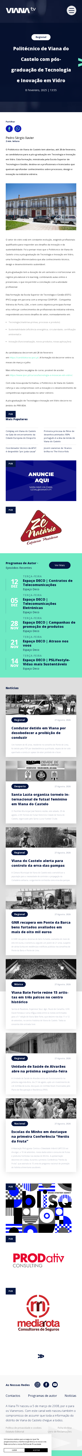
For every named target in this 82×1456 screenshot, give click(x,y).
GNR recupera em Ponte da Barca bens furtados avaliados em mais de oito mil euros (41, 927)
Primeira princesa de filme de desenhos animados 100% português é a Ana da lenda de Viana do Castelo (59, 436)
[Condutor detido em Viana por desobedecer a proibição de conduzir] (41, 714)
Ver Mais (60, 565)
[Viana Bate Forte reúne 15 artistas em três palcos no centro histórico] (41, 978)
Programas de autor (42, 1396)
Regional (41, 37)
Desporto (20, 786)
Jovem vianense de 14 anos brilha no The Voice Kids (58, 450)
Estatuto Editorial (15, 1431)
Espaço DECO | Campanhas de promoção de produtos (49, 624)
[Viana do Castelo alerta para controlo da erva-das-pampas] (41, 846)
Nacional (19, 1123)
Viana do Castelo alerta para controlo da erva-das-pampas (38, 863)
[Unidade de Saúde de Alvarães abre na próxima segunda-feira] (41, 1052)
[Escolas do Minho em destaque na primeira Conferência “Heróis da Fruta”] (41, 1117)
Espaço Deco (31, 589)
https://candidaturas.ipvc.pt (24, 357)
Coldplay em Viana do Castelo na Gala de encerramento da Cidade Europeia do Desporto (21, 434)
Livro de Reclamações (60, 1431)
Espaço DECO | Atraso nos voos (45, 643)
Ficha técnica (65, 1427)
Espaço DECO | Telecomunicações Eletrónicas (39, 603)
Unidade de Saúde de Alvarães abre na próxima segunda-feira (39, 1068)
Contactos (13, 1396)
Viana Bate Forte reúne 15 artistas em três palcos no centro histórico (39, 997)
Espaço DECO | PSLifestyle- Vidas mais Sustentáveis (46, 662)
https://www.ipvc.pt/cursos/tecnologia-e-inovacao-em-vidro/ (41, 375)
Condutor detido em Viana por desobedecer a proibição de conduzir (38, 733)
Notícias (70, 1396)
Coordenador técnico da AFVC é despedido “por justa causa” (21, 450)
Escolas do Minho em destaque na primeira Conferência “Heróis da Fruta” (40, 1136)
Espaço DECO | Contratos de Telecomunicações (47, 582)
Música (18, 984)
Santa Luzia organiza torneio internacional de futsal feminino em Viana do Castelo (40, 799)
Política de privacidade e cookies (23, 1427)
